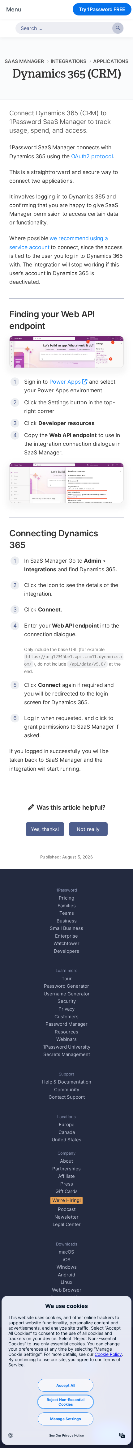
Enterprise (66, 936)
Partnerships (66, 1169)
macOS (66, 1252)
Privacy (66, 1009)
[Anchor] (52, 325)
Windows (67, 1267)
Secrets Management (66, 1054)
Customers (66, 1017)
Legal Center (67, 1224)
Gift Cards (66, 1191)
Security (67, 1001)
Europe (67, 1124)
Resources (66, 1032)
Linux (66, 1282)
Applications (110, 61)
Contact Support (67, 1097)
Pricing (66, 898)
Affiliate (66, 1176)
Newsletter (66, 1217)
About (66, 1161)
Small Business (66, 928)
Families (67, 906)
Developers (66, 951)
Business (67, 921)
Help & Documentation (66, 1082)
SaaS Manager (24, 61)
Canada (66, 1132)
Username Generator (67, 994)
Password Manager (66, 1024)
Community (66, 1089)
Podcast (66, 1209)
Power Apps (65, 381)
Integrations (68, 61)
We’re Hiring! (66, 1200)
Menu (13, 9)
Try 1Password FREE (102, 9)
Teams (66, 913)
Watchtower (66, 943)
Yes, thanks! (45, 829)
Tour (67, 979)
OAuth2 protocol (92, 156)
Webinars (66, 1039)
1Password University (66, 1047)
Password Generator (66, 986)
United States (66, 1140)
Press (66, 1184)
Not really (88, 829)
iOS (67, 1260)
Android (66, 1275)
